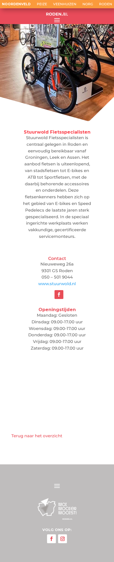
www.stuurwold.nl (57, 283)
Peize (42, 4)
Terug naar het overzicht (36, 435)
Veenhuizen (64, 4)
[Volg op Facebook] (59, 294)
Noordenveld (16, 4)
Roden (105, 4)
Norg (87, 4)
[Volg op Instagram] (62, 538)
